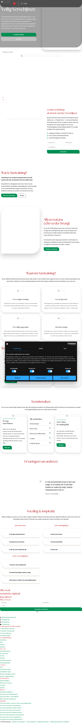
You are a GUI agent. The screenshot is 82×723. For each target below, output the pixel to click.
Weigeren (17, 378)
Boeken (2, 690)
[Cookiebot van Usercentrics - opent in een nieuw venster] (69, 344)
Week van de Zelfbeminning (37, 433)
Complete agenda (35, 443)
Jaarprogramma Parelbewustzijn (10, 626)
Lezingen (32, 438)
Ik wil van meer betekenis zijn (17, 549)
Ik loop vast (54, 549)
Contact (2, 665)
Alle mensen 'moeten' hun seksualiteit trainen (22, 580)
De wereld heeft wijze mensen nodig (20, 572)
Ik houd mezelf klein (56, 542)
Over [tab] (65, 348)
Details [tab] (41, 348)
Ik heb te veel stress (56, 534)
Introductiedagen (34, 423)
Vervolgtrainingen (5, 638)
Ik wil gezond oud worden (16, 542)
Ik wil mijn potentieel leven (17, 534)
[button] (14, 3)
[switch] (32, 371)
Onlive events (33, 428)
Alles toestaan (64, 378)
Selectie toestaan (41, 378)
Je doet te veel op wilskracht (17, 565)
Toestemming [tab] (17, 348)
